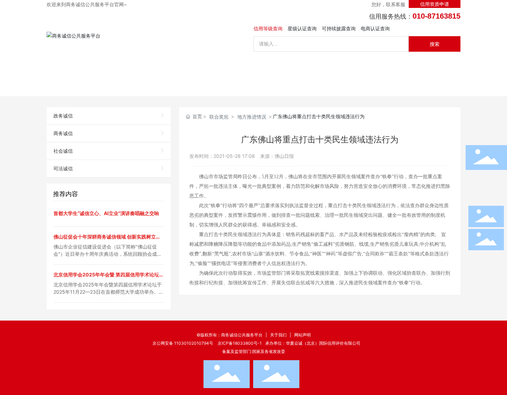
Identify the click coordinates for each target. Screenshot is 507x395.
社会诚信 (63, 151)
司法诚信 (63, 168)
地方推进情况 (251, 117)
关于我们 (278, 334)
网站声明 (302, 334)
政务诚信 (63, 116)
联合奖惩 (219, 117)
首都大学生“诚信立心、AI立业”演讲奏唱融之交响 (106, 213)
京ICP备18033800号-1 (240, 343)
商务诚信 (63, 133)
